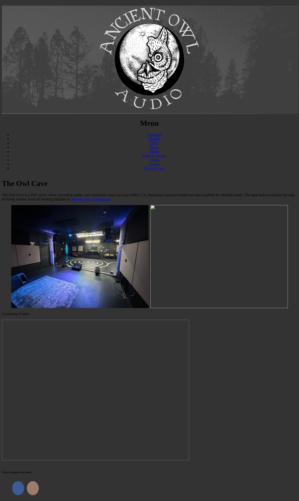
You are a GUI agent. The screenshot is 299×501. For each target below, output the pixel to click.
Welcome (154, 135)
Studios (154, 139)
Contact (154, 164)
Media (154, 151)
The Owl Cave (154, 168)
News (154, 147)
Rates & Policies (154, 156)
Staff (154, 143)
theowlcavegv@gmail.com (90, 199)
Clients (154, 160)
